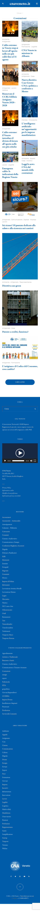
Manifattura (6, 813)
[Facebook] (11, 876)
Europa (4, 767)
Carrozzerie (6, 531)
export (4, 678)
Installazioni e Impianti (9, 703)
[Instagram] (20, 876)
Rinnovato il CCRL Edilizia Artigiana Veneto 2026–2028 (9, 99)
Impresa (25, 120)
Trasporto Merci (7, 635)
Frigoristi (5, 571)
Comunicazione (16, 220)
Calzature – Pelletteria (9, 528)
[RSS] (29, 876)
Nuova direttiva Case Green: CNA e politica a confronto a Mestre (30, 86)
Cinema (4, 745)
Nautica (4, 603)
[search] (35, 409)
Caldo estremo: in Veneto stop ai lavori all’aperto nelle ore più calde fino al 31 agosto (10, 52)
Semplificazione (7, 834)
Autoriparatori (7, 524)
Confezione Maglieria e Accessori (13, 546)
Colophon (14, 898)
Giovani (5, 781)
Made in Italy (6, 809)
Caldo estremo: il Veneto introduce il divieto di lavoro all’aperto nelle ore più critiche (10, 139)
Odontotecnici (7, 610)
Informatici (6, 585)
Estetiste (5, 564)
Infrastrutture (6, 792)
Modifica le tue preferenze (9, 493)
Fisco (4, 774)
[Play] (5, 461)
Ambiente (5, 39)
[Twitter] (15, 876)
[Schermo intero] (35, 461)
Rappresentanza (25, 282)
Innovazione (33, 120)
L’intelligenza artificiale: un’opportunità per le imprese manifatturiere (29, 129)
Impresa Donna (7, 700)
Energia (4, 763)
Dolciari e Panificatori (9, 553)
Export (4, 770)
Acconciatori (6, 517)
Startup (4, 838)
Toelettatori (6, 631)
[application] (20, 453)
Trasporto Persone (8, 638)
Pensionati (5, 707)
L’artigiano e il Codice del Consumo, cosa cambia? (20, 368)
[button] (20, 453)
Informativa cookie (8, 490)
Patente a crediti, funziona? (15, 331)
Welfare (5, 90)
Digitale (26, 220)
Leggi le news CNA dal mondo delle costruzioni (28, 168)
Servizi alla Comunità (9, 714)
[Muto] (31, 461)
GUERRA (5, 696)
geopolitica (6, 689)
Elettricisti (5, 560)
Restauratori (6, 617)
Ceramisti (5, 535)
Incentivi (29, 161)
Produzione (6, 710)
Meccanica (5, 599)
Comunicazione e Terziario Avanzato (14, 667)
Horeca (4, 578)
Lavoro (13, 88)
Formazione (26, 47)
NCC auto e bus (7, 606)
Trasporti (5, 841)
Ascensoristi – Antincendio (11, 521)
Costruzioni (6, 671)
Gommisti (5, 574)
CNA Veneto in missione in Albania (29, 53)
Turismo (5, 845)
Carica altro (20, 382)
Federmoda (6, 682)
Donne (4, 759)
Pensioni (5, 820)
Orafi (4, 613)
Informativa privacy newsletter (11, 496)
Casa (32, 76)
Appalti (32, 158)
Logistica (5, 806)
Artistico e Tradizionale (10, 657)
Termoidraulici (7, 624)
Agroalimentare (7, 653)
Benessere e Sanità (8, 660)
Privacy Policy (6, 488)
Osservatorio (6, 816)
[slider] (18, 460)
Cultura (4, 752)
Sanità (4, 831)
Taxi (3, 621)
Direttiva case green (11, 285)
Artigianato (6, 41)
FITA (4, 685)
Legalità (11, 165)
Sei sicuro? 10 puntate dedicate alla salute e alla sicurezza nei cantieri (18, 227)
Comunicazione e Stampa (10, 542)
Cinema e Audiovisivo (9, 539)
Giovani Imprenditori (9, 692)
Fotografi (5, 567)
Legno (4, 596)
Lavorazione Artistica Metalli (11, 588)
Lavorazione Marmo (9, 592)
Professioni (6, 824)
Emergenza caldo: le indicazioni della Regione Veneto (10, 173)
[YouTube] (24, 876)
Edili (3, 556)
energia (4, 675)
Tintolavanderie (7, 628)
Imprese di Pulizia (8, 581)
